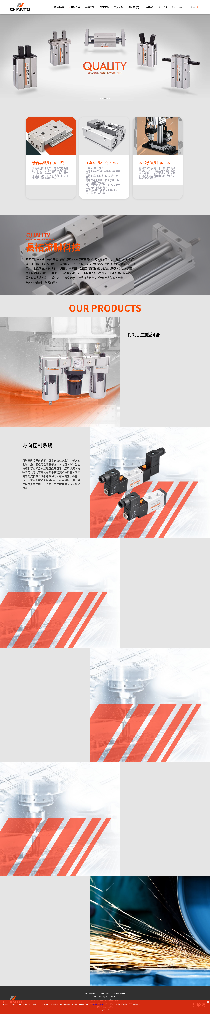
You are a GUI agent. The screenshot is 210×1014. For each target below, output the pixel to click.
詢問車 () (133, 7)
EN (194, 7)
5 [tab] (109, 98)
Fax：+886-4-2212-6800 (115, 993)
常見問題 (118, 7)
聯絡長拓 (149, 7)
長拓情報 (90, 7)
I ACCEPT (105, 1010)
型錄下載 (104, 7)
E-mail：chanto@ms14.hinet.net (105, 996)
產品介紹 (75, 7)
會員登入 (163, 7)
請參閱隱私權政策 (98, 1004)
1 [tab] (100, 98)
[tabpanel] (105, 57)
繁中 (198, 7)
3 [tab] (105, 98)
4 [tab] (107, 98)
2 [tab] (102, 98)
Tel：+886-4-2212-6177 (94, 993)
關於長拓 (59, 7)
